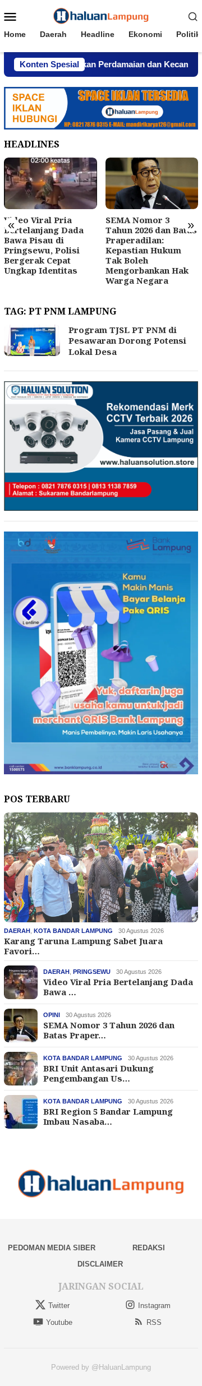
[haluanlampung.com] (101, 15)
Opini (51, 1014)
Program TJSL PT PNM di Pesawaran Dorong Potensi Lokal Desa (127, 340)
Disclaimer (100, 1264)
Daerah (17, 930)
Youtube (59, 1322)
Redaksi (148, 1248)
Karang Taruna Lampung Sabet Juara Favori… (83, 946)
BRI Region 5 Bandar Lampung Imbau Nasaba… (108, 1116)
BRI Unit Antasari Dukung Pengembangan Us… (98, 1073)
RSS (154, 1322)
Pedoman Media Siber (51, 1248)
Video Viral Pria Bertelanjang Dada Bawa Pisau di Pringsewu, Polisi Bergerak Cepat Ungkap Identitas (44, 245)
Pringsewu (92, 971)
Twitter (59, 1305)
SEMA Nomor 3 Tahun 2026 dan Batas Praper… (109, 1030)
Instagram (154, 1305)
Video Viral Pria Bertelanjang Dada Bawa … (118, 987)
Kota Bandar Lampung (73, 930)
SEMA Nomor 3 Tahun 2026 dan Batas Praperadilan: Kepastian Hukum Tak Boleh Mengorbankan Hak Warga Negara (151, 250)
